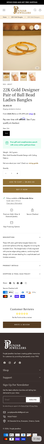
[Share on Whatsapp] (21, 283)
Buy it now (22, 189)
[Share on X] (14, 283)
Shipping (5, 109)
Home (4, 17)
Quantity (5, 168)
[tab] (6, 76)
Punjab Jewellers (15, 428)
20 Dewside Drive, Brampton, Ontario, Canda (23, 421)
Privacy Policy (34, 406)
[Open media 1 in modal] (36, 27)
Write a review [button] (22, 324)
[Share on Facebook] (10, 283)
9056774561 (12, 416)
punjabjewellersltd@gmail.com (18, 412)
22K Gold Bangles (17, 17)
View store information (14, 203)
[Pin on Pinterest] (18, 283)
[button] (4, 10)
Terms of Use (25, 406)
